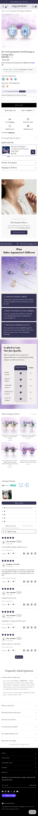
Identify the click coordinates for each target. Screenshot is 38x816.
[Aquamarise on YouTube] (17, 792)
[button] (4, 57)
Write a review (19, 503)
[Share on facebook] (24, 553)
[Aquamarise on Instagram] (6, 792)
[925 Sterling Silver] (3, 86)
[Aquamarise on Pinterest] (9, 792)
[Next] (31, 2)
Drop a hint (9, 110)
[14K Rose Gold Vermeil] (7, 86)
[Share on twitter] (28, 554)
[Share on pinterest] (31, 553)
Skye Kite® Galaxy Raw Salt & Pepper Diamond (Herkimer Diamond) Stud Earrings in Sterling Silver (10, 463)
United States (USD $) (9, 803)
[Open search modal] (33, 6)
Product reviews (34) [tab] (10, 526)
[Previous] (7, 2)
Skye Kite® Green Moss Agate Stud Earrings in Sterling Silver (28, 435)
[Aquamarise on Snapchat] (12, 792)
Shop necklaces (19, 232)
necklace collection (25, 228)
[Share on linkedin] (35, 554)
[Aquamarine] (3, 79)
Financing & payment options (10, 138)
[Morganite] (7, 79)
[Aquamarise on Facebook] (3, 792)
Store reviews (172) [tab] (27, 526)
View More (34, 414)
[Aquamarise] (19, 6)
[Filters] (4, 531)
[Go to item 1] (7, 494)
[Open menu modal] (3, 6)
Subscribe (33, 785)
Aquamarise (15, 806)
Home (3, 11)
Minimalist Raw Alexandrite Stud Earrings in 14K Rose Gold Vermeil (28, 461)
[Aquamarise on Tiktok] (14, 792)
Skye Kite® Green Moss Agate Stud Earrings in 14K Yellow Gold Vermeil (10, 436)
